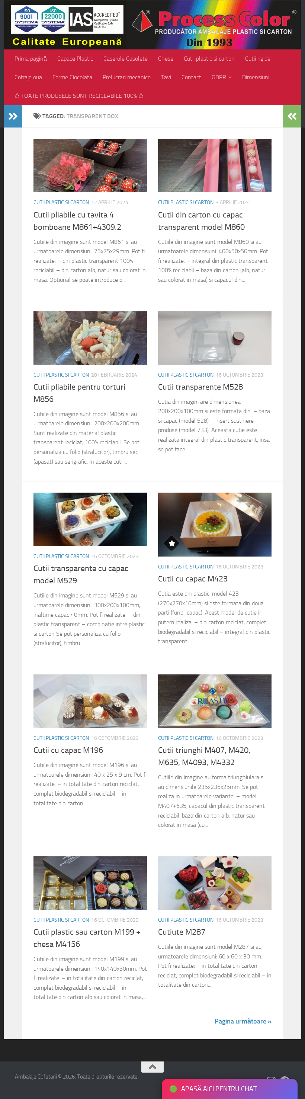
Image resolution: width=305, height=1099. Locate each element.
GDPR (219, 77)
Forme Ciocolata (72, 77)
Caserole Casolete (125, 58)
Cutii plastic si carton (209, 58)
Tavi (166, 77)
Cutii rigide (257, 58)
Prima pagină (31, 58)
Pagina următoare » (243, 1021)
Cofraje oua (28, 77)
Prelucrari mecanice (127, 77)
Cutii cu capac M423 (193, 579)
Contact (191, 77)
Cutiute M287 (181, 932)
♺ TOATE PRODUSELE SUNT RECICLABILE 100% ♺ (79, 95)
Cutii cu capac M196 (68, 750)
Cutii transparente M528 (200, 387)
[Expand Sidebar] (13, 116)
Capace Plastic (75, 58)
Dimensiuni (255, 77)
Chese (165, 58)
